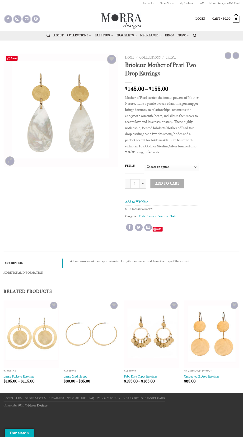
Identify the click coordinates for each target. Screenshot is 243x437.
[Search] (48, 35)
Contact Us (148, 3)
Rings (169, 35)
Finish (130, 166)
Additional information (23, 273)
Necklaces (149, 35)
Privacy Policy (109, 398)
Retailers (56, 398)
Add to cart (167, 184)
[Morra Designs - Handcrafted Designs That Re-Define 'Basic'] (121, 19)
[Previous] (3, 346)
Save (159, 229)
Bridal (171, 57)
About (58, 35)
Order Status (167, 3)
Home (129, 57)
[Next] (239, 346)
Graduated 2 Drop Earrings (201, 376)
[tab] (33, 263)
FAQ (201, 3)
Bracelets (125, 35)
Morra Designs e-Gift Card (224, 3)
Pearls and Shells (167, 216)
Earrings (102, 35)
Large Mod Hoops (75, 376)
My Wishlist (186, 3)
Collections (77, 35)
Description (13, 263)
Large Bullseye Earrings (19, 376)
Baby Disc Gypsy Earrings (140, 376)
